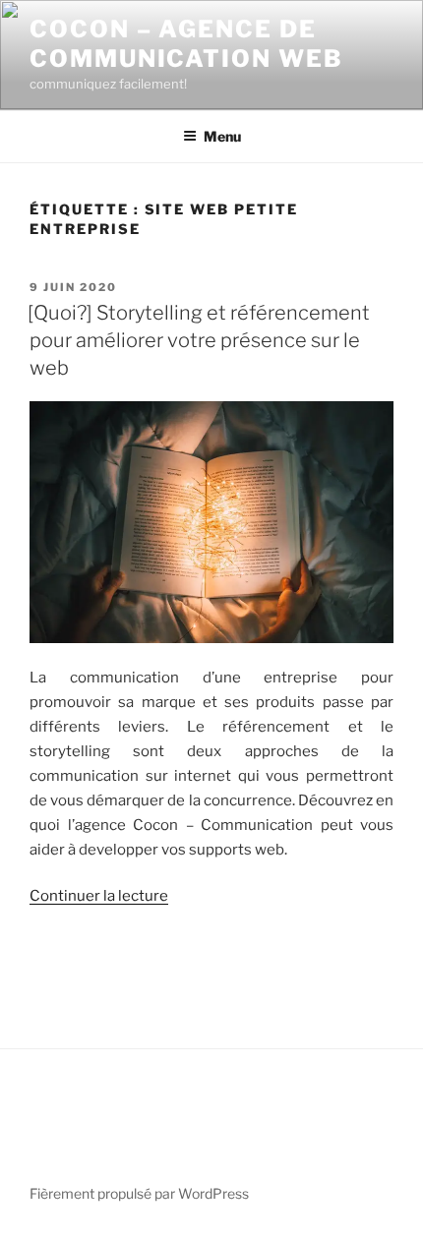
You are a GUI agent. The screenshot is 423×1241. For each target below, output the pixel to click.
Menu (222, 136)
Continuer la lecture (99, 896)
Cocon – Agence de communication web (186, 44)
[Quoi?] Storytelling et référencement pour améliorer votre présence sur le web (199, 340)
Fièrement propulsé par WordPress (139, 1193)
